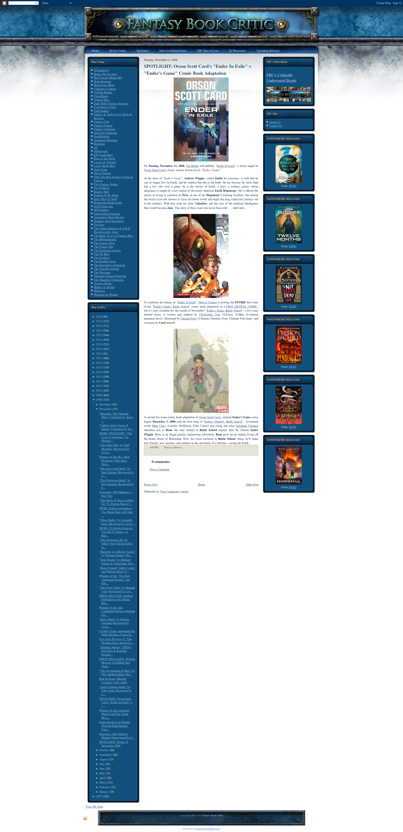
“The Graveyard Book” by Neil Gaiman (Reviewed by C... (116, 472)
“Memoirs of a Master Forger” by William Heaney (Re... (117, 553)
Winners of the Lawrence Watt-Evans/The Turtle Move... (114, 714)
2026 (99, 316)
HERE (293, 186)
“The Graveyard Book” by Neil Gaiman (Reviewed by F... (116, 484)
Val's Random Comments (109, 280)
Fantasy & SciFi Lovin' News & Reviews (113, 116)
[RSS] (85, 818)
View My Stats (94, 806)
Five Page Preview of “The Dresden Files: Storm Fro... (116, 641)
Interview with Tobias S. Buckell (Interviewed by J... (117, 736)
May (102, 773)
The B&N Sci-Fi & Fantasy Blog (113, 236)
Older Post (252, 484)
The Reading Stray (105, 261)
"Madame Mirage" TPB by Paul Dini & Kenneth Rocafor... (115, 650)
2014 (99, 372)
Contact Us (275, 126)
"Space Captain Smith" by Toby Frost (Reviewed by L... (115, 690)
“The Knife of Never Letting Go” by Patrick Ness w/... (116, 502)
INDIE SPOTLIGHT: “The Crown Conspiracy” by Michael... (115, 437)
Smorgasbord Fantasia (107, 214)
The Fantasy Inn (103, 247)
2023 (99, 330)
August (103, 759)
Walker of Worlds (104, 287)
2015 (99, 367)
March (103, 782)
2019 (99, 349)
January (103, 792)
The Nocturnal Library (107, 250)
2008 (99, 400)
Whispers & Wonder (106, 294)
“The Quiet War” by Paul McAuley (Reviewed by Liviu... (114, 448)
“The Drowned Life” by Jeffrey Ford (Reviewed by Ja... (116, 543)
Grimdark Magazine (106, 140)
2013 (99, 377)
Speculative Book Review (109, 217)
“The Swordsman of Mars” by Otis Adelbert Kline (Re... (117, 672)
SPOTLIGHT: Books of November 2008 (113, 744)
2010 (99, 390)
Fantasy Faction (103, 125)
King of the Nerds (104, 158)
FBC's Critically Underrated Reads (281, 77)
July (101, 764)
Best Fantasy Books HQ (108, 78)
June (102, 768)
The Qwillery (102, 258)
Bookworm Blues (104, 85)
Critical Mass (101, 100)
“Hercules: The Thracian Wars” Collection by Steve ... (116, 417)
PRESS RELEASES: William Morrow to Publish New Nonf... (117, 662)
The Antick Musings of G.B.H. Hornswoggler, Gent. (112, 230)
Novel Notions (102, 173)
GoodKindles (101, 136)
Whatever (99, 291)
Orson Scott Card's (210, 417)
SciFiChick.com (103, 206)
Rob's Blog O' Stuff (105, 199)
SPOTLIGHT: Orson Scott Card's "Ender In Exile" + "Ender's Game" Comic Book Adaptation (197, 69)
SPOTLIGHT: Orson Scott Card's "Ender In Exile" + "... (115, 702)
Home (201, 484)
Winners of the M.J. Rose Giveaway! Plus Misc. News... (114, 460)
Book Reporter (102, 81)
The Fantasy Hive (104, 243)
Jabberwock (101, 151)
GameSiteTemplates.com (208, 829)
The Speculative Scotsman (109, 265)
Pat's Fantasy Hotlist (106, 184)
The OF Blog (102, 254)
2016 (99, 363)
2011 (99, 386)
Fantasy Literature (104, 129)
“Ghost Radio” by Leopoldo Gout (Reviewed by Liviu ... (117, 522)
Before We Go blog (105, 74)
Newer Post (150, 484)
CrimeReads (101, 96)
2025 (99, 321)
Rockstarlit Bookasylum (108, 202)
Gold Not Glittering (105, 133)
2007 (99, 796)
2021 (99, 340)
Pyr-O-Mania (101, 188)
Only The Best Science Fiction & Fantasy (113, 179)
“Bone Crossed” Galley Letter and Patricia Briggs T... (117, 570)
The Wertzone (102, 272)
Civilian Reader (103, 92)
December (105, 404)
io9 (96, 147)
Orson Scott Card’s (155, 170)
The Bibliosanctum (105, 239)
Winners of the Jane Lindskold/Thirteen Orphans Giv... (117, 611)
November (105, 409)
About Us (275, 122)
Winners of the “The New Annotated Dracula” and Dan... (114, 579)
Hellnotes (99, 144)
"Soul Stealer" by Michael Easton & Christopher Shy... (117, 561)
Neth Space (100, 170)
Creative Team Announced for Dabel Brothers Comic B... (117, 633)
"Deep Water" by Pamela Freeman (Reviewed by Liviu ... (114, 623)
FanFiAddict (101, 111)
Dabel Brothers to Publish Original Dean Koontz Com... (114, 725)
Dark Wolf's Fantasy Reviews (111, 103)
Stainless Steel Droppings (109, 221)
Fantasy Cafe (101, 122)
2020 (99, 344)
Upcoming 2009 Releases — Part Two (116, 494)
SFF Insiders (101, 210)
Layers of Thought (105, 162)
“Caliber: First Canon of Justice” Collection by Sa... (116, 427)
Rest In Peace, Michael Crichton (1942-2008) (113, 680)
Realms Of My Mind (106, 195)
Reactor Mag (101, 192)
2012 (99, 381)
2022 (99, 335)
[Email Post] (184, 447)
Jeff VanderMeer (103, 155)
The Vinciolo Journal (106, 269)
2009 (99, 395)
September (105, 755)
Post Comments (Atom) (175, 491)
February (104, 787)
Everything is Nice (105, 107)
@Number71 (101, 70)
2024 (99, 326)
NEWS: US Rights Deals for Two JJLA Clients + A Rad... (116, 531)
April (102, 778)
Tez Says (99, 225)
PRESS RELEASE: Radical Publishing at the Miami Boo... (116, 599)
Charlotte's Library (105, 89)
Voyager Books (103, 283)
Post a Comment (159, 469)
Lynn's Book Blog (104, 166)
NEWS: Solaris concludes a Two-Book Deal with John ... (116, 512)
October (104, 750)
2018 (99, 353)
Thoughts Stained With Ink (110, 276)
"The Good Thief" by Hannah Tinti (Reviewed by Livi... (117, 589)
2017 (99, 358)
